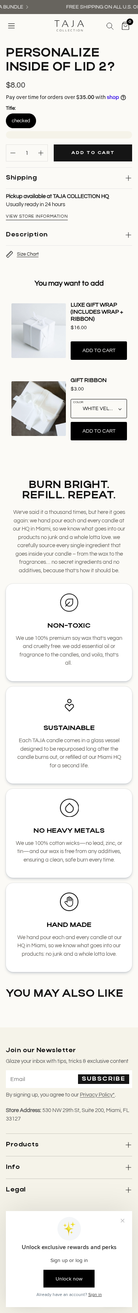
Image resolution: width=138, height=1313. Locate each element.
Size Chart (28, 254)
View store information (37, 216)
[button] (11, 25)
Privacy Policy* (97, 1095)
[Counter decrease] (13, 153)
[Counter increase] (40, 153)
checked (21, 120)
